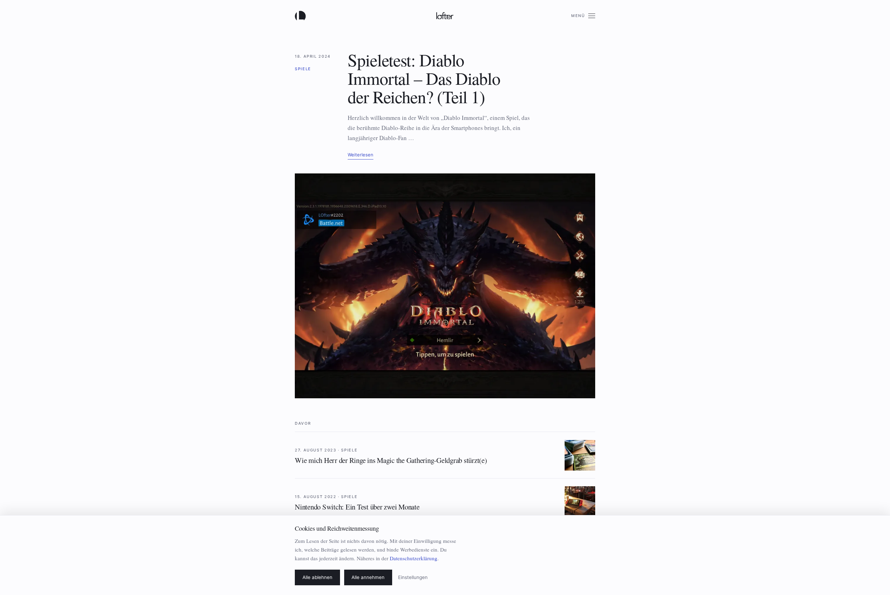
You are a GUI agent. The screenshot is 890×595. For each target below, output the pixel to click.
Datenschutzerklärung (413, 558)
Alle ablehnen (317, 577)
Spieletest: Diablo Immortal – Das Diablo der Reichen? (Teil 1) (424, 78)
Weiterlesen (360, 154)
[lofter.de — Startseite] (302, 15)
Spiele (303, 68)
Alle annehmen (368, 577)
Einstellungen (413, 577)
